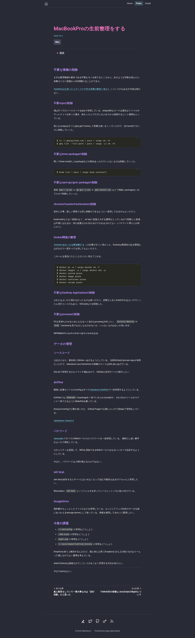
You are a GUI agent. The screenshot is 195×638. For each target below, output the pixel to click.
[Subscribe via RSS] (111, 622)
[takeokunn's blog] (46, 4)
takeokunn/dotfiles (99, 389)
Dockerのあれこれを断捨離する (69, 244)
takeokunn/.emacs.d (64, 420)
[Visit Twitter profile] (90, 622)
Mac (57, 42)
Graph (148, 3)
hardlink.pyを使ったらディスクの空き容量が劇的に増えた (82, 89)
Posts (139, 3)
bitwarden (58, 438)
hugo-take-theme (112, 631)
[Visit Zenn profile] (83, 622)
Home (130, 3)
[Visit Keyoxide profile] (104, 622)
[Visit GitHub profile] (97, 622)
